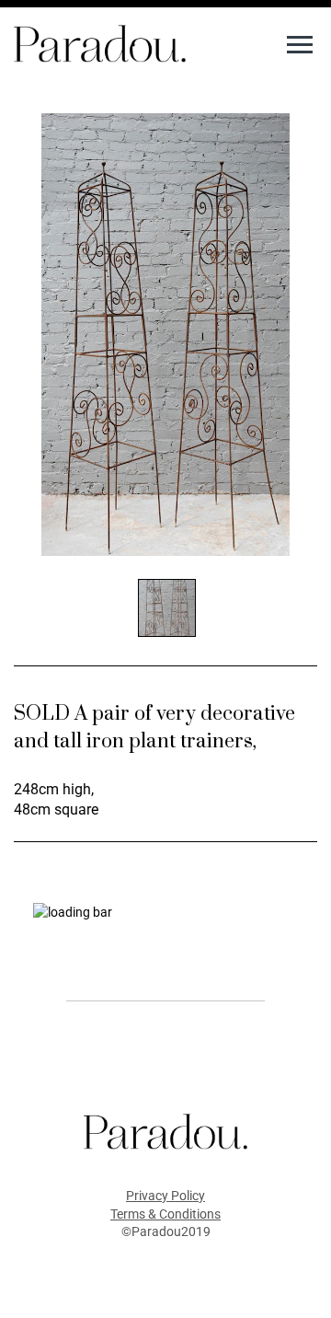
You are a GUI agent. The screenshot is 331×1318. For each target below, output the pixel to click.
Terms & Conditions (165, 1214)
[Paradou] (100, 42)
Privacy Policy (165, 1195)
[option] (165, 334)
